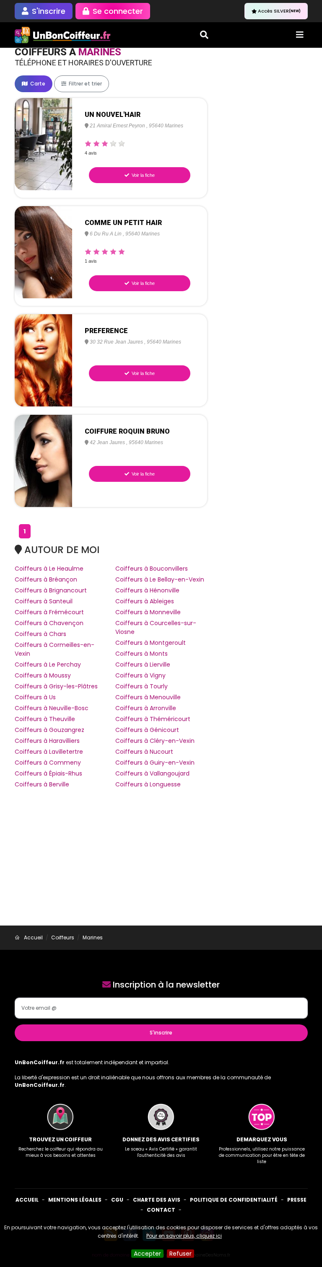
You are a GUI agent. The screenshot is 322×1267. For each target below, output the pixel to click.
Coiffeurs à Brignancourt (51, 590)
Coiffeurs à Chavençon (49, 623)
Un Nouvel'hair (112, 115)
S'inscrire (161, 1032)
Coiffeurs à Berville (42, 784)
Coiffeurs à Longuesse (148, 784)
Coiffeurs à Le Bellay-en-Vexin (159, 579)
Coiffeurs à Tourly (141, 686)
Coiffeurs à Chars (40, 634)
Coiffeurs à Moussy (43, 675)
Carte (37, 83)
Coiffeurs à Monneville (148, 612)
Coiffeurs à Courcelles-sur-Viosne (155, 627)
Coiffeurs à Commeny (48, 762)
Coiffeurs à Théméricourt (152, 719)
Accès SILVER (279, 11)
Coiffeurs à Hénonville (147, 590)
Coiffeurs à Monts (141, 653)
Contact (161, 1209)
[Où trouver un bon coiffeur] (63, 35)
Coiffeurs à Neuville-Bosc (51, 708)
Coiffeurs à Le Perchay (48, 664)
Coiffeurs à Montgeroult (150, 643)
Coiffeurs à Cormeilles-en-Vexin (54, 649)
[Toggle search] (204, 34)
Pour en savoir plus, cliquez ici (184, 1235)
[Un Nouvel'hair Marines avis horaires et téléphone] (44, 144)
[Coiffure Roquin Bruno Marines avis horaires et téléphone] (44, 460)
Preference (106, 331)
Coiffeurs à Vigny (140, 675)
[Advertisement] (161, 862)
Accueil (27, 1199)
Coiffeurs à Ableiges (144, 601)
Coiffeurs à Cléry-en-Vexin (155, 741)
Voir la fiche (142, 175)
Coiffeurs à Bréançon (46, 579)
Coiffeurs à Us (35, 697)
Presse (296, 1199)
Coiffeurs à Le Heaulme (49, 568)
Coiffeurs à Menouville (148, 697)
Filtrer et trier (85, 83)
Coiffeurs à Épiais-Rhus (48, 773)
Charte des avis (156, 1199)
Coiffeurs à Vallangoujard (152, 773)
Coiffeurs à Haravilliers (47, 741)
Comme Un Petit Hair (123, 223)
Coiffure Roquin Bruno (127, 431)
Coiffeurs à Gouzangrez (49, 730)
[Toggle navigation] (300, 34)
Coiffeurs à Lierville (142, 664)
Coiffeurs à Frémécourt (49, 612)
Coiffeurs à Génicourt (147, 730)
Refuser (180, 1253)
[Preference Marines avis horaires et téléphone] (44, 360)
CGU (117, 1199)
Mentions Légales (74, 1199)
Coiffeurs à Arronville (145, 708)
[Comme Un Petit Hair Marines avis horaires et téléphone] (44, 252)
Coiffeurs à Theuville (45, 719)
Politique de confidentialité (234, 1199)
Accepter (147, 1253)
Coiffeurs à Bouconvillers (151, 568)
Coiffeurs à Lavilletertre (49, 751)
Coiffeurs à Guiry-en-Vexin (155, 762)
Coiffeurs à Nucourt (144, 751)
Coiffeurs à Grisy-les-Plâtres (56, 686)
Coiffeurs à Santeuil (44, 601)
